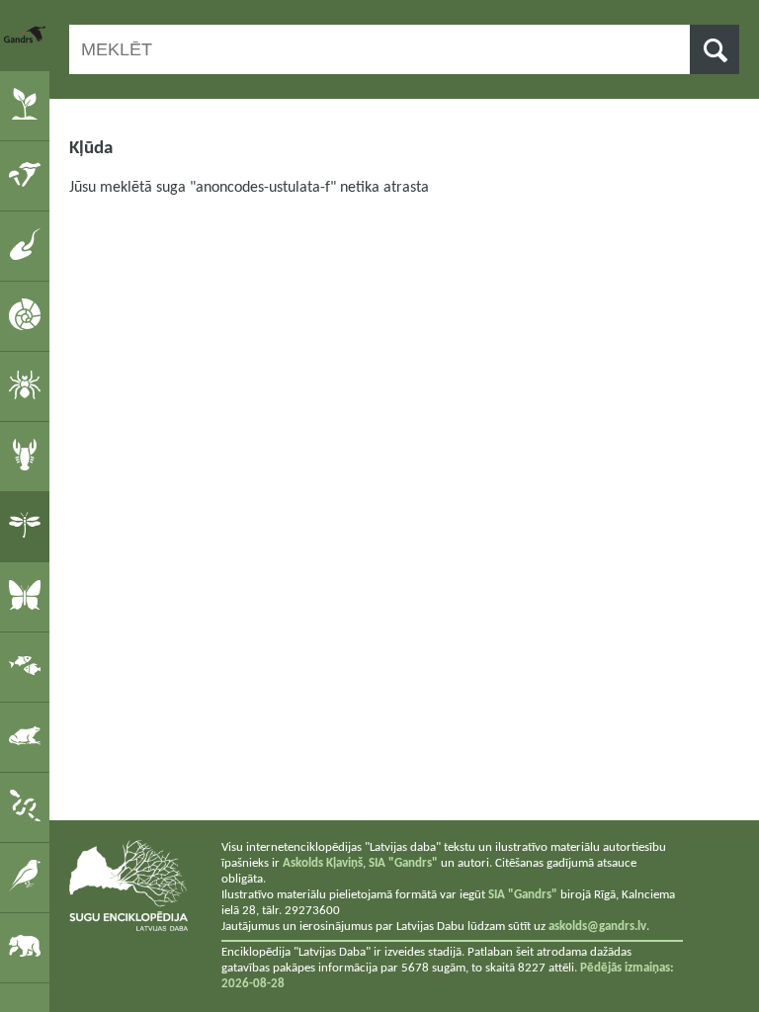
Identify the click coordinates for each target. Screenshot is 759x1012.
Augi (28, 104)
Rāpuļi (28, 806)
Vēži (28, 455)
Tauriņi (28, 596)
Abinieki (28, 736)
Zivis (28, 666)
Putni (28, 876)
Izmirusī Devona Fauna (28, 245)
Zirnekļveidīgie (28, 385)
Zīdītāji (28, 946)
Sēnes (28, 175)
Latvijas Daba (26, 34)
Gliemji (28, 315)
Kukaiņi (28, 525)
